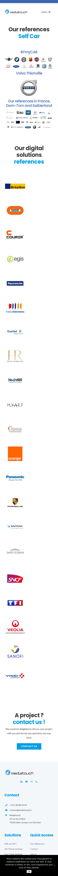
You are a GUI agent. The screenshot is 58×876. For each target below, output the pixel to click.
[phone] (37, 782)
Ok (29, 871)
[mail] (31, 782)
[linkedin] (21, 782)
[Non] (54, 865)
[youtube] (26, 782)
